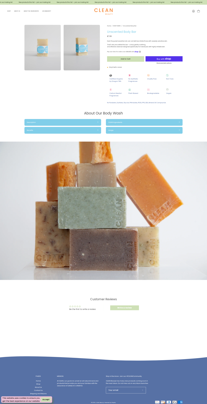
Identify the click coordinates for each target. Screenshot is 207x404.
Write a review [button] (124, 307)
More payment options (164, 63)
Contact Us (38, 390)
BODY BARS (117, 26)
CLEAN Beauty (100, 402)
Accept (45, 399)
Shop (38, 384)
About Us (38, 387)
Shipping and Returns (38, 393)
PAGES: (38, 376)
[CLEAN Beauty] (103, 11)
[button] (8, 11)
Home (109, 26)
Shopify (113, 402)
